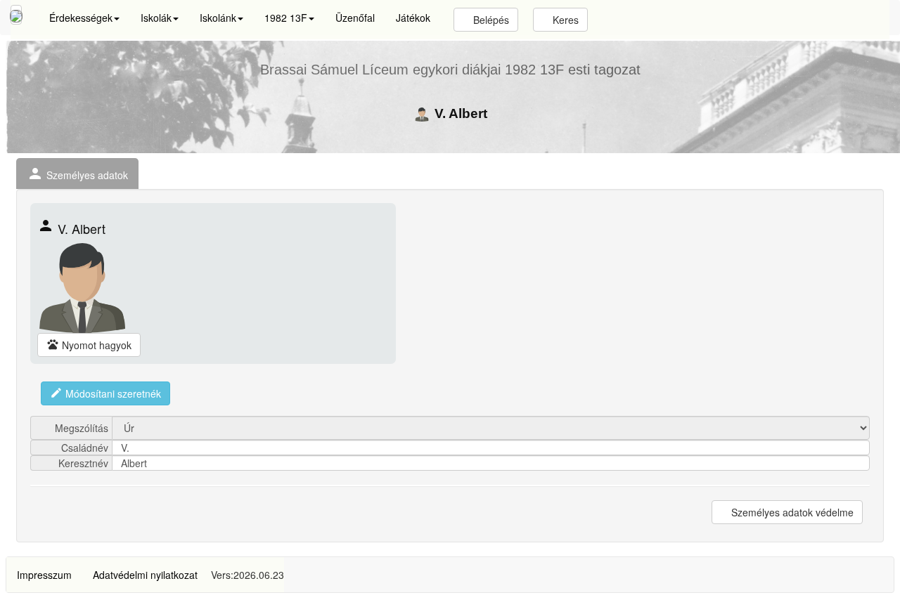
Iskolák (156, 18)
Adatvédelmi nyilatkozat (145, 575)
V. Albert (459, 113)
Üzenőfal (355, 18)
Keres (564, 20)
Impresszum (44, 575)
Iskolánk (218, 18)
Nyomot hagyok (88, 345)
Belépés (489, 20)
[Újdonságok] (16, 15)
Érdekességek (80, 18)
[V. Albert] (82, 288)
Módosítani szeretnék (105, 393)
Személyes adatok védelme (791, 512)
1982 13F (285, 18)
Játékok (413, 18)
